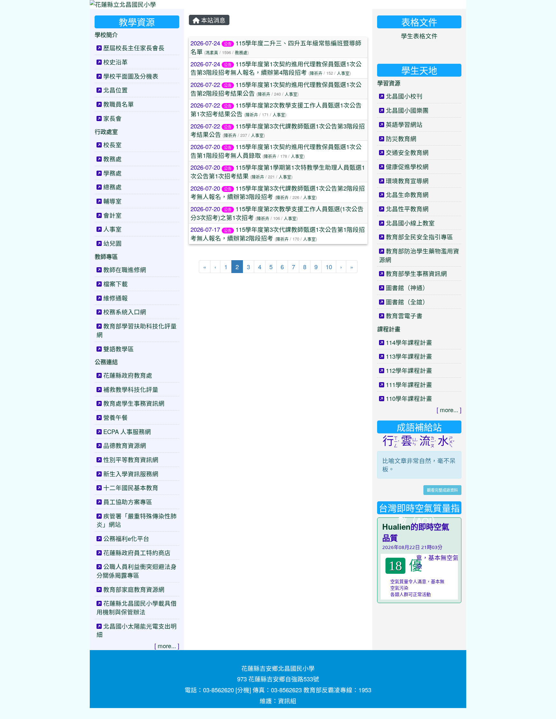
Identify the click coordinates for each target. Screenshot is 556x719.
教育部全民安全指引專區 (419, 236)
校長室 (112, 144)
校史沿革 (115, 62)
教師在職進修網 (124, 269)
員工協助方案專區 (127, 501)
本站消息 (212, 20)
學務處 (112, 173)
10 (329, 266)
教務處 (241, 52)
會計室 (112, 215)
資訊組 (287, 700)
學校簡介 (106, 34)
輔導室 (112, 201)
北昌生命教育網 (407, 194)
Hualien (396, 526)
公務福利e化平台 (126, 538)
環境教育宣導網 (407, 180)
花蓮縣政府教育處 (127, 375)
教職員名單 (118, 104)
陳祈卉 (316, 73)
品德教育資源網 (124, 445)
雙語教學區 (118, 349)
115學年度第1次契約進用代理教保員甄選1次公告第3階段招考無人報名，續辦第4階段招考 (276, 68)
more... (167, 645)
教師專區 (106, 256)
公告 (228, 43)
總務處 (112, 187)
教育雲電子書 (404, 315)
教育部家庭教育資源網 (133, 589)
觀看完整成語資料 (442, 490)
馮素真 (212, 52)
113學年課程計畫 (409, 356)
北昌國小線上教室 (410, 223)
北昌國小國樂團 (407, 110)
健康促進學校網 (407, 166)
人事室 (343, 73)
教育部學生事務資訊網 (416, 273)
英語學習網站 (404, 124)
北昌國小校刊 (404, 96)
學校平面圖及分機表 (130, 76)
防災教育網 (401, 138)
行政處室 (106, 131)
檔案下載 (115, 283)
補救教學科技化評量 (130, 389)
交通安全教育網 (407, 152)
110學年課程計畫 (409, 398)
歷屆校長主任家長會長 (133, 47)
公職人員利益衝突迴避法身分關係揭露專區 (137, 570)
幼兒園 (112, 243)
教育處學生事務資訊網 (133, 403)
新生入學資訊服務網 (130, 473)
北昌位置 (115, 90)
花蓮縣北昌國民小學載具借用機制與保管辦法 (137, 607)
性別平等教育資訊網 (130, 459)
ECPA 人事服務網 (127, 431)
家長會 (112, 118)
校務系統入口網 (124, 311)
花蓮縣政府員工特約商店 (137, 552)
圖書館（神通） (407, 287)
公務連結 (106, 361)
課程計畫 (388, 329)
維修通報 (115, 298)
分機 (243, 690)
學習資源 (388, 83)
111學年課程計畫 (409, 384)
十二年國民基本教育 (130, 487)
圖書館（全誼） (407, 302)
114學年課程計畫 (409, 342)
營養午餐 (115, 417)
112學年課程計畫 (409, 370)
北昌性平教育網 (407, 208)
